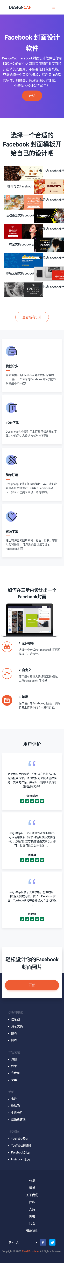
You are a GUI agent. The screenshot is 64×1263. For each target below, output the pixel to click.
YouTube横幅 (19, 1138)
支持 (32, 1209)
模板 (32, 1188)
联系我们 (32, 1230)
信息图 (15, 1019)
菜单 (14, 1080)
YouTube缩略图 (21, 1145)
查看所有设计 (32, 317)
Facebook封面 (20, 1152)
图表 (14, 1040)
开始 (32, 96)
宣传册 (15, 1073)
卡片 (14, 1099)
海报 (14, 1059)
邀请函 (15, 1106)
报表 (14, 1033)
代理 (32, 1223)
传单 (14, 1066)
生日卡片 (17, 1112)
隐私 (32, 1202)
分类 (32, 1181)
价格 (32, 1216)
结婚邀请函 (18, 1119)
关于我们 (32, 1195)
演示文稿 (17, 1026)
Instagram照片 (20, 1159)
